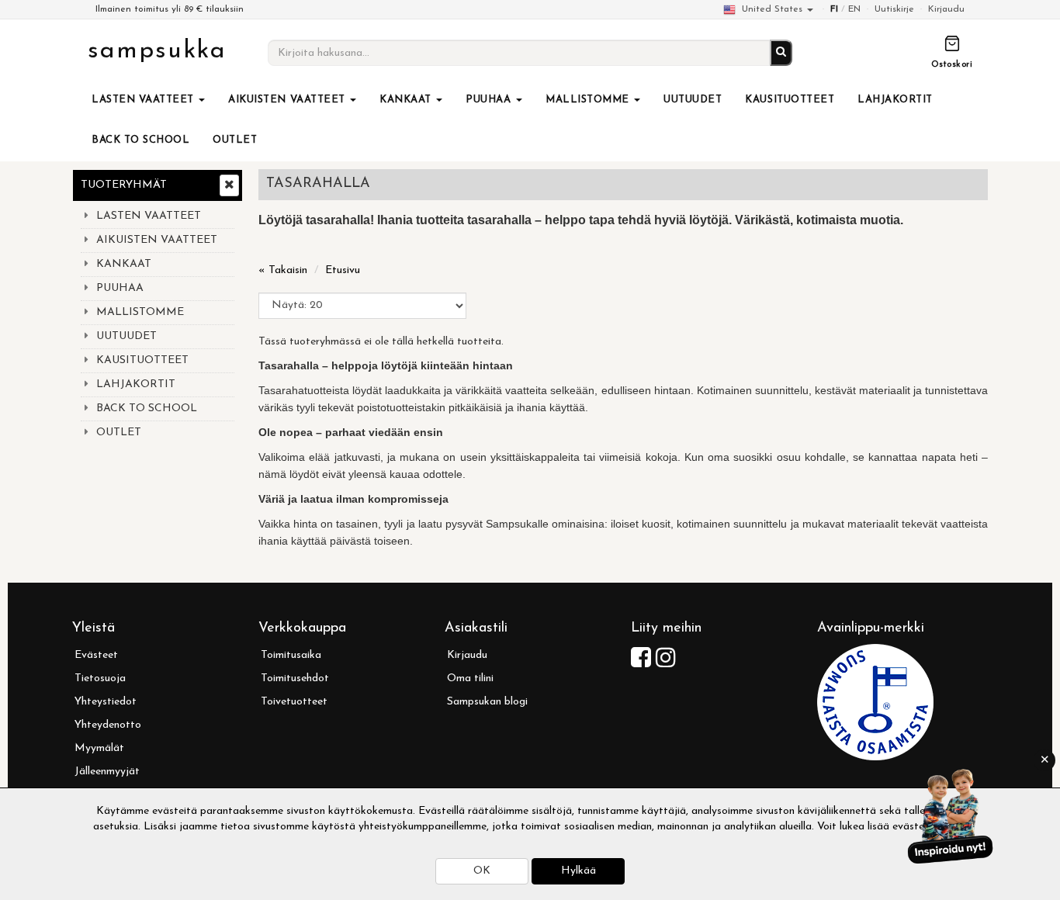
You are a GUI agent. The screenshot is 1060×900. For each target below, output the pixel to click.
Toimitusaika (291, 655)
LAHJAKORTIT (895, 100)
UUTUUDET (692, 100)
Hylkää (578, 871)
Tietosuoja (100, 678)
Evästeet (96, 655)
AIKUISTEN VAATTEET (288, 100)
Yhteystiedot (105, 702)
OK (481, 871)
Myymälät (99, 748)
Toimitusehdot (295, 678)
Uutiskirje (894, 9)
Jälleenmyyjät (107, 771)
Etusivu (342, 270)
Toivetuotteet (294, 702)
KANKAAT (407, 100)
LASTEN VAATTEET (144, 100)
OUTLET (235, 140)
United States (772, 9)
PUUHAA (490, 100)
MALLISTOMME (589, 100)
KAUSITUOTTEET (789, 100)
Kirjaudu (946, 9)
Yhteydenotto (107, 725)
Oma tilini (470, 678)
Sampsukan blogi (487, 702)
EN (854, 9)
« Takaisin (282, 270)
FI (834, 9)
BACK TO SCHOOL (140, 140)
